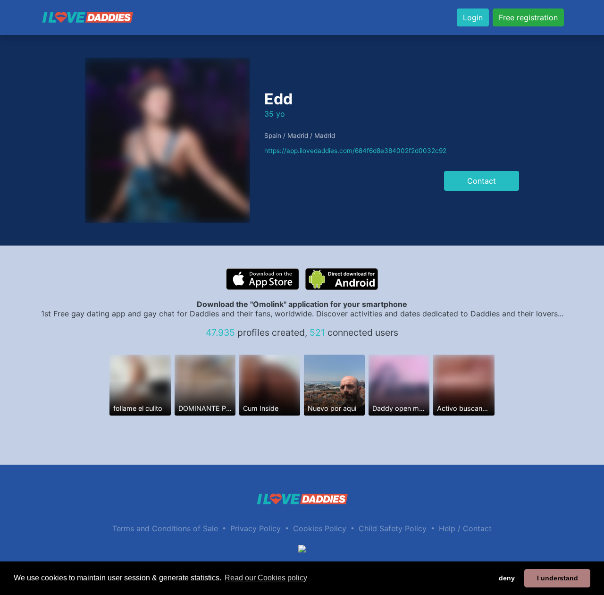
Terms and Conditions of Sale (165, 528)
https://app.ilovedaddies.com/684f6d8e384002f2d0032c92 (355, 150)
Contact (481, 181)
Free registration (528, 17)
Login (473, 17)
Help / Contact (465, 528)
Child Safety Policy (393, 528)
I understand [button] (557, 578)
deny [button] (507, 578)
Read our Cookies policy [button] (266, 578)
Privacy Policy (255, 528)
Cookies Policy (319, 528)
